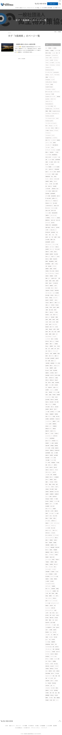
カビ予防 (50, 183)
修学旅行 (55, 481)
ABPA (55, 678)
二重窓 (52, 263)
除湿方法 (47, 401)
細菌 (54, 697)
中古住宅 (56, 304)
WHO (46, 661)
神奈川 (47, 234)
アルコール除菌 (53, 457)
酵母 (54, 700)
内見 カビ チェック (49, 200)
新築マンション (57, 302)
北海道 (59, 237)
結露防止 (51, 181)
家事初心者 (51, 380)
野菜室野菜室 (48, 644)
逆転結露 (47, 477)
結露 (46, 464)
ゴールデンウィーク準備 (50, 397)
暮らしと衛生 (54, 331)
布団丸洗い (54, 598)
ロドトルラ (47, 547)
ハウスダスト (48, 687)
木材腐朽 (56, 554)
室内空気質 (53, 232)
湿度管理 (47, 181)
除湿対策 (56, 271)
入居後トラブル (55, 387)
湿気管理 (47, 249)
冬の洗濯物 (47, 239)
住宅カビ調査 (52, 622)
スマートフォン (56, 523)
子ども (51, 632)
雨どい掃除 (56, 401)
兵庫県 (55, 237)
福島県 (58, 307)
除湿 (46, 382)
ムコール (47, 142)
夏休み (53, 612)
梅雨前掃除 (51, 491)
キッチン (47, 178)
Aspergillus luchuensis (56, 111)
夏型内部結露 (48, 673)
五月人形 (54, 472)
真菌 (52, 452)
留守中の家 (55, 435)
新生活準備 (55, 370)
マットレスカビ (48, 569)
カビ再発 (55, 574)
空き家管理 (47, 399)
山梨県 (54, 329)
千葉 (52, 237)
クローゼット (48, 486)
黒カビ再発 (55, 203)
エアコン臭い (48, 520)
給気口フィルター (48, 530)
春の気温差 (47, 295)
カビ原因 (51, 251)
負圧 (52, 176)
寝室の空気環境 (54, 212)
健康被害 (51, 285)
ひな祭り (55, 285)
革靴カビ (51, 552)
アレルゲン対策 (48, 154)
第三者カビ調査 (57, 375)
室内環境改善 (57, 159)
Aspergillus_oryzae (49, 108)
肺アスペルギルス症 (49, 91)
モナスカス (56, 130)
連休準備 (56, 399)
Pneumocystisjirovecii (49, 103)
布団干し (57, 595)
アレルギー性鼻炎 (51, 159)
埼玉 (56, 234)
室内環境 (51, 254)
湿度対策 (56, 358)
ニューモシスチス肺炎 (49, 106)
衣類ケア (56, 372)
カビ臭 (58, 421)
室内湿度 (49, 266)
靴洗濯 (53, 559)
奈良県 (57, 319)
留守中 (47, 484)
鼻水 (57, 52)
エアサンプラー (48, 624)
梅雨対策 (47, 455)
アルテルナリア (55, 57)
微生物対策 (55, 258)
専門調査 (51, 445)
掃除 (51, 474)
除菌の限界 (47, 445)
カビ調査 (51, 578)
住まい (57, 612)
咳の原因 (51, 581)
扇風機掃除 (51, 414)
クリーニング (55, 351)
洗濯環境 (51, 544)
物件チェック (48, 256)
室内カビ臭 (53, 220)
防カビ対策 (56, 491)
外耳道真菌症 (57, 169)
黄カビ (47, 554)
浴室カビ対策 (52, 557)
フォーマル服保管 (56, 292)
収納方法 (47, 246)
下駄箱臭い (47, 561)
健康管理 (51, 367)
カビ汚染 (51, 690)
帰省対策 (51, 467)
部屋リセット (48, 278)
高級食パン (47, 523)
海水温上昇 (47, 498)
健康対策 (56, 448)
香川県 (56, 326)
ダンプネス (47, 653)
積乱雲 (51, 498)
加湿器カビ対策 (54, 191)
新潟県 (50, 280)
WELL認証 (57, 673)
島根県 (53, 334)
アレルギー (54, 336)
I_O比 (46, 574)
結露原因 (47, 268)
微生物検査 (47, 193)
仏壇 (46, 351)
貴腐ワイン (57, 128)
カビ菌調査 (51, 50)
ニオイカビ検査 (48, 191)
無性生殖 (51, 695)
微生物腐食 (56, 690)
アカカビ (47, 62)
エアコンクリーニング (55, 603)
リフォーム (51, 389)
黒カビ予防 (55, 515)
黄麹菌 (47, 111)
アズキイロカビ (56, 74)
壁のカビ (51, 477)
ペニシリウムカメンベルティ (50, 118)
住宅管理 (47, 389)
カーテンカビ (55, 600)
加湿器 (56, 174)
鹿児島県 (52, 317)
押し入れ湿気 (52, 271)
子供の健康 (47, 460)
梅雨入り (47, 540)
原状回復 (47, 314)
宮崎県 (57, 321)
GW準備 (52, 448)
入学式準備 (51, 372)
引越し (55, 346)
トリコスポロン (54, 157)
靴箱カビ (47, 518)
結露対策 (58, 171)
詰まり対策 (52, 506)
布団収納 (47, 271)
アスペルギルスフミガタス (50, 583)
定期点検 (54, 428)
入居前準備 (47, 363)
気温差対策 (47, 290)
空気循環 (54, 591)
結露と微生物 (48, 227)
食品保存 (47, 300)
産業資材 (47, 690)
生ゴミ (47, 639)
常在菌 (51, 84)
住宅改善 (56, 389)
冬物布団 (54, 268)
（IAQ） (53, 234)
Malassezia (55, 81)
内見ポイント (53, 256)
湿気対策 (52, 222)
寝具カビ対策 (53, 210)
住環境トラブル (54, 198)
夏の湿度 (56, 617)
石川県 (53, 321)
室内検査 (47, 50)
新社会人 (47, 346)
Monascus (51, 130)
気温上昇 (56, 380)
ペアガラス (54, 266)
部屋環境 (51, 346)
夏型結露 (54, 474)
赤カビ (56, 544)
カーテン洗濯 (48, 603)
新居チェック (53, 360)
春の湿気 (51, 290)
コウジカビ (58, 65)
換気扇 (55, 176)
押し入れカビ (48, 208)
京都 (59, 278)
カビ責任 (56, 312)
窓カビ (51, 515)
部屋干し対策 (52, 239)
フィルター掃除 (56, 501)
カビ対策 (51, 60)
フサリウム (56, 60)
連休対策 (55, 467)
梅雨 (49, 593)
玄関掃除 (51, 561)
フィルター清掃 (56, 658)
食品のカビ (50, 186)
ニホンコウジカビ (56, 108)
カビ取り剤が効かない (49, 205)
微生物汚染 (47, 622)
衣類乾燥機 (47, 544)
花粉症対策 (50, 387)
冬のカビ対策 (56, 178)
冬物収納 (53, 394)
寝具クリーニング (48, 600)
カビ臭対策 (58, 149)
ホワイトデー (55, 297)
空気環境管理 (48, 452)
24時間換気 (55, 426)
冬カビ (47, 183)
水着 (57, 624)
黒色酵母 (47, 557)
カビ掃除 (55, 275)
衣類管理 (58, 394)
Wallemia (47, 74)
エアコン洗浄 (50, 678)
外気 (53, 620)
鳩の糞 (53, 94)
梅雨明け (50, 595)
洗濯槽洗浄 (56, 494)
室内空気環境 (53, 195)
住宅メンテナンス (48, 508)
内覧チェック (48, 304)
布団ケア (55, 409)
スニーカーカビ (48, 559)
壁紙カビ (47, 152)
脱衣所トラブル (53, 431)
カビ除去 (51, 663)
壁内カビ (52, 673)
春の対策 (57, 416)
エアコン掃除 (48, 448)
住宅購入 (47, 307)
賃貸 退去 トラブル (49, 203)
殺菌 (56, 675)
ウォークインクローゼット (50, 273)
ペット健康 (51, 443)
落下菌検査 (50, 574)
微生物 (55, 479)
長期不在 (55, 464)
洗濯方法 (55, 540)
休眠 (50, 692)
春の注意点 (51, 401)
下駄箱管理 (55, 549)
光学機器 (47, 692)
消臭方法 (47, 469)
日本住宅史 (47, 685)
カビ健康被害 (56, 477)
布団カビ (52, 486)
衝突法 (57, 687)
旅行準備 (56, 338)
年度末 (58, 353)
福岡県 (51, 258)
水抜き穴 (47, 515)
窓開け (50, 620)
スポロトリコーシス (49, 101)
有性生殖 (56, 695)
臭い (57, 634)
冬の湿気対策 (55, 283)
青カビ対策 (53, 527)
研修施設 (54, 404)
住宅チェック (50, 464)
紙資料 (47, 355)
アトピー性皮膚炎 (48, 166)
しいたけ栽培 (48, 527)
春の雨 (47, 297)
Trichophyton (48, 79)
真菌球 (47, 161)
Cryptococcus (48, 94)
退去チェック (48, 317)
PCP (55, 106)
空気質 (47, 237)
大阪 (57, 232)
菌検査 (56, 377)
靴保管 (53, 484)
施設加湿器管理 (54, 224)
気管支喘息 (52, 152)
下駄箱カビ (57, 559)
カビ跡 (51, 314)
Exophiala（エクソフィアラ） (51, 96)
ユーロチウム (55, 137)
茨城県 (56, 261)
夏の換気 (47, 617)
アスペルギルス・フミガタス (50, 89)
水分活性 (56, 680)
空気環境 (47, 365)
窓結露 (51, 268)
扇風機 (57, 588)
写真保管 (56, 341)
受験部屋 (51, 275)
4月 (46, 387)
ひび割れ (51, 510)
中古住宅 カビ (55, 200)
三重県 (47, 309)
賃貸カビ (47, 312)
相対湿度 (49, 683)
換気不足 (47, 285)
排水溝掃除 (47, 506)
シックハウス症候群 (56, 166)
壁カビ (55, 566)
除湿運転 (50, 542)
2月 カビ (55, 181)
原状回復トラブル (55, 440)
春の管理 (51, 300)
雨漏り (47, 377)
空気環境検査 (52, 438)
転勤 (46, 348)
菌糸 (56, 692)
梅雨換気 (51, 540)
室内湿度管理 (48, 241)
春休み (52, 338)
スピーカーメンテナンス (50, 537)
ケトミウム (53, 149)
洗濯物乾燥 (53, 588)
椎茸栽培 (58, 140)
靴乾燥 (51, 549)
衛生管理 (54, 186)
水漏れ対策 (53, 607)
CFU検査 (57, 462)
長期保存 (47, 343)
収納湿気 (47, 275)
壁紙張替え (54, 423)
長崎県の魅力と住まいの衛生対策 (25, 44)
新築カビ (51, 365)
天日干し (56, 486)
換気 (57, 591)
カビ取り (47, 229)
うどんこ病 (48, 147)
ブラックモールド (48, 649)
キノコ (57, 700)
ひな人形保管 (48, 288)
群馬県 (47, 283)
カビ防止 (56, 263)
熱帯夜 (47, 620)
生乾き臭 (52, 241)
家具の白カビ (48, 532)
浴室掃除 (47, 494)
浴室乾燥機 (52, 547)
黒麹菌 (50, 111)
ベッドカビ (54, 569)
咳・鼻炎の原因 (48, 198)
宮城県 (47, 280)
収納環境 (51, 564)
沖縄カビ (54, 518)
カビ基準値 (52, 571)
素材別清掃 (47, 457)
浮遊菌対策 (51, 450)
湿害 (53, 649)
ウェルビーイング (48, 675)
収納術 (47, 394)
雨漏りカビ (47, 433)
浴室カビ (50, 283)
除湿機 (54, 416)
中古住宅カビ (57, 418)
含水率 (54, 670)
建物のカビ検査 (48, 52)
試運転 (53, 382)
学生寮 (51, 370)
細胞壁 (47, 697)
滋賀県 (47, 319)
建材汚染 (56, 646)
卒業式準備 (56, 290)
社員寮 (55, 367)
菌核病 (54, 142)
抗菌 (46, 678)
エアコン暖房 (48, 195)
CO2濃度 (51, 658)
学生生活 (47, 302)
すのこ (47, 566)
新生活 (58, 346)
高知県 (47, 334)
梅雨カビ (56, 537)
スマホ (52, 523)
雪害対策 (47, 251)
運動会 (50, 484)
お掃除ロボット (53, 520)
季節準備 (56, 414)
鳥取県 (50, 334)
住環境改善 (52, 363)
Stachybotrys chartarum (50, 69)
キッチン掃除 (51, 384)
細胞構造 (58, 697)
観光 (49, 331)
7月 (53, 595)
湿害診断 (50, 670)
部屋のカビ (51, 302)
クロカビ (47, 57)
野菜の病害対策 (55, 145)
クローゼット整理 (56, 392)
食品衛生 (58, 217)
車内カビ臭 (58, 220)
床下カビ (47, 658)
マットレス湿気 (48, 212)
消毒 (59, 675)
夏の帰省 (47, 615)
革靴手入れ (56, 552)
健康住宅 (54, 421)
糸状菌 (51, 700)
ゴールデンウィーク (49, 435)
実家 (50, 615)
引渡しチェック (56, 365)
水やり (51, 503)
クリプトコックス (56, 91)
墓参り (58, 348)
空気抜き (57, 627)
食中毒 (53, 593)
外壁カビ (55, 251)
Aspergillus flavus (48, 137)
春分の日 (47, 353)
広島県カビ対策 (54, 278)
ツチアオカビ (51, 554)
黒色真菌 (58, 96)
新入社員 (47, 370)
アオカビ (47, 65)
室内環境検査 (51, 261)
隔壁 (58, 692)
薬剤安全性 (47, 666)
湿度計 (56, 561)
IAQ (49, 237)
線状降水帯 (54, 496)
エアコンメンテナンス (49, 610)
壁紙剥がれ (47, 431)
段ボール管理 (48, 360)
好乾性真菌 (54, 683)
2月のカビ (51, 178)
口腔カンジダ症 (56, 161)
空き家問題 (56, 455)
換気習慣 (51, 501)
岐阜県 (57, 280)
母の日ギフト (52, 469)
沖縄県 (56, 317)
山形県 (47, 324)
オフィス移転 (57, 363)
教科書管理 (52, 358)
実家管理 (51, 455)
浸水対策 (51, 653)
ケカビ (51, 142)
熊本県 (55, 309)
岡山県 (54, 307)
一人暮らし (56, 300)
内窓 (46, 266)
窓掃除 (47, 513)
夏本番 (52, 644)
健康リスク (56, 355)
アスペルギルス (52, 65)
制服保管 (47, 372)
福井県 (47, 331)
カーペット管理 (57, 411)
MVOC (47, 169)
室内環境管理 (52, 193)
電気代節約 (57, 547)
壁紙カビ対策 (56, 205)
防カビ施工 (56, 663)
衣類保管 (56, 343)
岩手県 (50, 321)
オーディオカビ (56, 535)
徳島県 (58, 331)
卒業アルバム (52, 341)
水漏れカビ (53, 227)
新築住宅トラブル (48, 428)
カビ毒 (47, 593)
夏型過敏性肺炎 (54, 154)
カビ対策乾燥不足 (48, 627)
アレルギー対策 (57, 50)
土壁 (51, 685)
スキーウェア (52, 246)
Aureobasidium (56, 72)
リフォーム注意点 (48, 423)
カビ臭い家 (53, 532)
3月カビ (56, 288)
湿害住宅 (57, 670)
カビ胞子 (57, 152)
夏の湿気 (47, 501)
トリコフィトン (51, 77)
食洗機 (53, 174)
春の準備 (51, 411)
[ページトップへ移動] (60, 721)
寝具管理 (47, 409)
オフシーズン (52, 249)
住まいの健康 (55, 183)
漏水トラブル (55, 530)
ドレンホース (48, 607)
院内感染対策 (57, 450)
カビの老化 (51, 697)
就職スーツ (51, 343)
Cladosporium (48, 55)
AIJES (46, 670)
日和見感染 (47, 680)
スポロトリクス (53, 98)
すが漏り (51, 433)
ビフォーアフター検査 (54, 576)
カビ (46, 48)
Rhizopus (50, 125)
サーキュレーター (48, 591)
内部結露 (47, 668)
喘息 (53, 646)
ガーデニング (48, 149)
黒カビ (51, 57)
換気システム (48, 588)
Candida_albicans (49, 81)
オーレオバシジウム (49, 72)
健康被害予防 (48, 176)
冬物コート (50, 351)
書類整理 (54, 353)
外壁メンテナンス (48, 404)
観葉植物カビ (48, 220)
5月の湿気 (51, 481)
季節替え (47, 414)
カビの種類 (56, 452)
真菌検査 (49, 48)
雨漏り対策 (47, 510)
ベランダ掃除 (55, 503)
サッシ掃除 (56, 513)
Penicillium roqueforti (49, 120)
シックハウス (48, 338)
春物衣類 (50, 392)
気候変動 (53, 651)
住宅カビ (51, 680)
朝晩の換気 (51, 617)
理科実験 (47, 632)
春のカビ (52, 406)
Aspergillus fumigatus (49, 86)
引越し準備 (56, 254)
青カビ (47, 125)
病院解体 (51, 479)
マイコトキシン (48, 651)
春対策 (49, 382)
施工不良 (51, 375)
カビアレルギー (48, 586)
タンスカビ (51, 566)
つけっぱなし (48, 634)
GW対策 (47, 467)
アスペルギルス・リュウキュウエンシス (52, 113)
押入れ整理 (51, 489)
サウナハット (48, 525)
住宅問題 (47, 418)
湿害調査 (54, 661)
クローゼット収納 (53, 171)
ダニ (54, 685)
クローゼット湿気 (54, 208)
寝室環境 (53, 586)
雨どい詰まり (57, 249)
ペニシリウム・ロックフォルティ (51, 123)
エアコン (47, 438)
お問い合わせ (53, 3)
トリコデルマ (53, 140)
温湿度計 (47, 564)
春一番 (58, 256)
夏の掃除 (53, 639)
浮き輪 (54, 627)
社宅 (49, 348)
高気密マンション (48, 426)
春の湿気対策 (48, 232)
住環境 (52, 348)
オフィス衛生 (48, 462)
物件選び (51, 295)
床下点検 (56, 668)
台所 (49, 639)
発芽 (53, 692)
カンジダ (52, 79)
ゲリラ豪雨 (56, 498)
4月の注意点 (48, 406)
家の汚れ (54, 632)
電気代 (47, 542)
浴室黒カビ (47, 215)
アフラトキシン (48, 132)
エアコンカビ (48, 222)
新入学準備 (47, 358)
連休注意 (56, 406)
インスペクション (48, 421)
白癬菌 (47, 77)
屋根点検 (56, 510)
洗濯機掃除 (51, 494)
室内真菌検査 (48, 263)
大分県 (47, 321)
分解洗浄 (51, 605)
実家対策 (51, 399)
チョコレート (53, 217)
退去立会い (51, 312)
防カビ (52, 288)
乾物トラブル (48, 140)
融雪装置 (47, 254)
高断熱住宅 (51, 668)
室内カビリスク (48, 440)
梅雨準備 (56, 445)
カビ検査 (47, 130)
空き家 (53, 615)
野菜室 (47, 595)
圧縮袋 (50, 394)
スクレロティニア (48, 145)
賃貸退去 (55, 578)
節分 (46, 186)
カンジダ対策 (51, 164)
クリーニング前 (55, 244)
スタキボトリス (48, 67)
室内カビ (58, 195)
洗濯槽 (47, 637)
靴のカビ (47, 549)
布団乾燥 (47, 489)
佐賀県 (58, 329)
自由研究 (54, 629)
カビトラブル (54, 324)
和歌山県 (50, 329)
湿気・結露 (51, 309)
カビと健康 (51, 161)
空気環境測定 (52, 418)
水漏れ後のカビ (51, 377)
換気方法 (47, 258)
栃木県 (51, 307)
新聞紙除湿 (47, 552)
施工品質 (51, 666)
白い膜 (47, 164)
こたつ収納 (47, 411)
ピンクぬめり (52, 62)
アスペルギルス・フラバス (50, 135)
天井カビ (47, 479)
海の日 (56, 620)
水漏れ (55, 610)
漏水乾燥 (57, 227)
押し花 (56, 469)
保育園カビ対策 (48, 224)
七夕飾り (47, 612)
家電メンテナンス (48, 416)
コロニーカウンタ (48, 598)
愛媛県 (50, 319)
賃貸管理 (47, 443)
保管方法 (56, 246)
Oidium (52, 147)
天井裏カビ (56, 433)
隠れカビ (50, 661)
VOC (57, 334)
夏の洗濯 (55, 637)
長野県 (53, 280)
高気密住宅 (47, 656)
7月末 (56, 644)
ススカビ (47, 60)
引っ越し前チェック (53, 229)
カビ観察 (50, 629)
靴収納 (51, 518)
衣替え (47, 392)
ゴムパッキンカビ (53, 215)
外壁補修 (54, 508)
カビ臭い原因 (48, 188)
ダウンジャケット (48, 244)
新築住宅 (56, 653)
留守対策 (47, 341)
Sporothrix (47, 98)
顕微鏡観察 (47, 695)
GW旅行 (56, 397)
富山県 (50, 324)
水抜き (47, 629)
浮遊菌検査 (53, 462)
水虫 (59, 157)
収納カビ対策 (48, 210)
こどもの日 (47, 474)
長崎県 (53, 319)
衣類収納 (47, 491)
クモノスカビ (48, 128)
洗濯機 (54, 634)
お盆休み (57, 615)
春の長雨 (56, 384)
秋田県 (47, 329)
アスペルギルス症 (48, 646)
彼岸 (55, 348)
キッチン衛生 (48, 641)
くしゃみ (53, 52)
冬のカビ (57, 273)
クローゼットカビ (48, 292)
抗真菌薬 (47, 700)
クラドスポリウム (55, 55)
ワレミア (51, 74)
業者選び (47, 605)
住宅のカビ (58, 651)
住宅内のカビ (51, 169)
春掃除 (47, 384)
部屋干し (47, 481)
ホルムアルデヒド (48, 336)
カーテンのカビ (48, 174)
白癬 (46, 159)
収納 (50, 612)
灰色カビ (52, 128)
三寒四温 (50, 297)
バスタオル (51, 637)
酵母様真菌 (57, 649)
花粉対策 (52, 304)
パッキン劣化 (51, 513)
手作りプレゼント (48, 472)
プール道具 (54, 624)
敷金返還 (47, 326)
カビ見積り (47, 581)
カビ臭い (56, 571)
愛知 (49, 234)
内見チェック (57, 295)
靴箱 (56, 484)
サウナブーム (53, 525)
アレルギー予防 (53, 460)
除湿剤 (56, 489)
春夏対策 (51, 409)
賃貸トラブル (55, 314)
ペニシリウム (57, 62)
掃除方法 (47, 380)
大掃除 (51, 353)
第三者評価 (47, 576)
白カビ (57, 118)
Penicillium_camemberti (50, 115)
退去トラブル (52, 326)
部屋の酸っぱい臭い (55, 188)
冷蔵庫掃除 (53, 641)
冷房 (54, 605)
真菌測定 (47, 578)
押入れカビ (56, 564)
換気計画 (47, 450)
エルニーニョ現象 (48, 496)
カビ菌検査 (54, 48)
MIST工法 (47, 663)
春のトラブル (51, 355)
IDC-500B (52, 687)
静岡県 (47, 261)
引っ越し (47, 367)
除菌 (53, 675)
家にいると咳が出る (49, 535)
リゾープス (55, 125)
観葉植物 (47, 503)
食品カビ (47, 171)
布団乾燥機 (47, 571)
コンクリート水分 (53, 656)
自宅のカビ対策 (48, 157)
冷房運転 (54, 542)
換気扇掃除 (57, 382)
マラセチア (47, 84)
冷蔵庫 (56, 593)
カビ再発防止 (48, 217)
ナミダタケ (56, 666)
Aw (46, 683)
